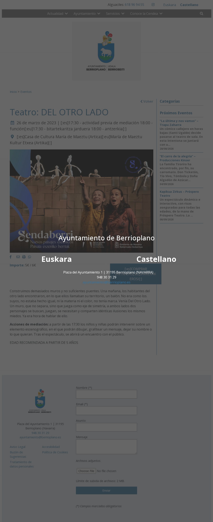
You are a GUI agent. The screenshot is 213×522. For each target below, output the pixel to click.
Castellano (156, 259)
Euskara (56, 259)
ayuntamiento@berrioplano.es (106, 282)
